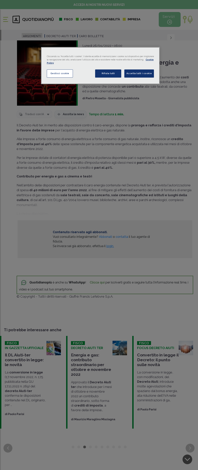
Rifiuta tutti (108, 73)
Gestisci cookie (59, 73)
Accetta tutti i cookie (139, 73)
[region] (100, 65)
